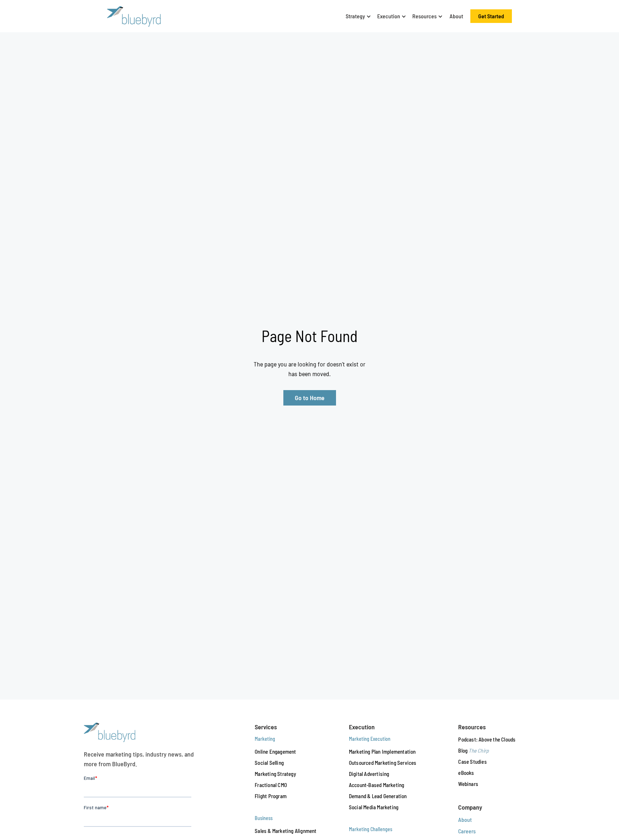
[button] (357, 16)
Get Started (491, 16)
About (456, 16)
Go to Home (310, 398)
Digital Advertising (369, 774)
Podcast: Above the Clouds (486, 739)
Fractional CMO (271, 785)
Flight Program (271, 796)
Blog (473, 750)
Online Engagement (275, 751)
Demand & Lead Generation (378, 796)
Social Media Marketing (373, 807)
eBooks (466, 772)
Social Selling (269, 762)
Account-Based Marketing (376, 785)
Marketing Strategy (275, 774)
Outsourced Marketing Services (383, 762)
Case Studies (472, 761)
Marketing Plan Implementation (382, 751)
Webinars (468, 784)
